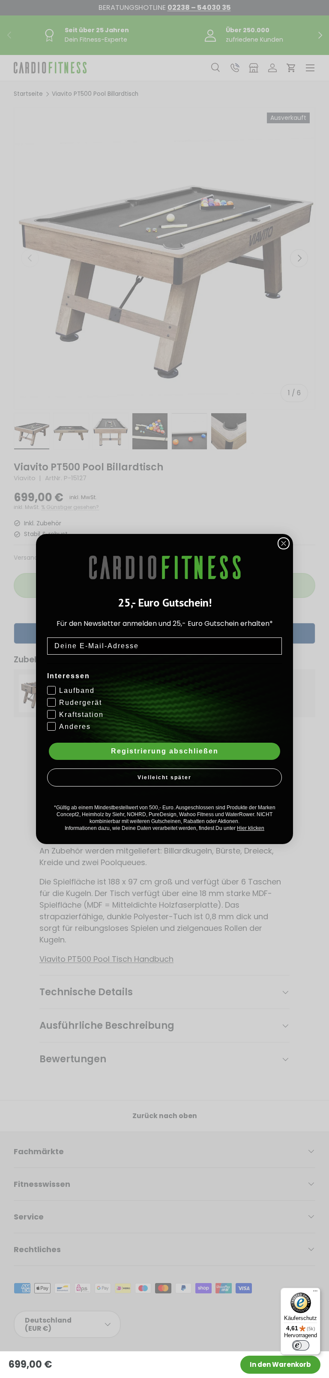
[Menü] (315, 1293)
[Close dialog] (283, 543)
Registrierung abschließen (164, 751)
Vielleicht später (164, 777)
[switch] (300, 1345)
